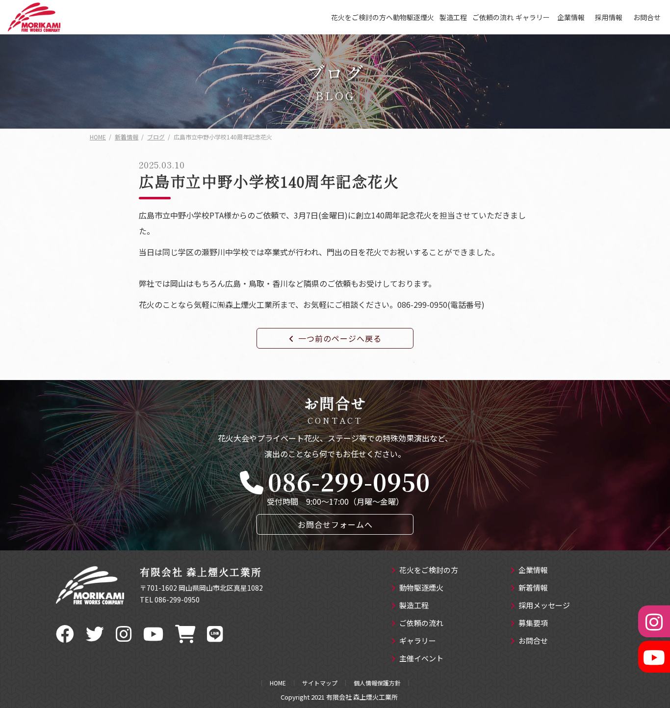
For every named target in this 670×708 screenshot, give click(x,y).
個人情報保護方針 (377, 683)
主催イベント (421, 658)
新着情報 (533, 588)
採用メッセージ (544, 605)
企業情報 (571, 17)
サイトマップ (319, 683)
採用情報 (608, 17)
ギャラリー (532, 17)
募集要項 (533, 623)
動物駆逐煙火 (413, 17)
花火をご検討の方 (428, 570)
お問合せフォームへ (335, 524)
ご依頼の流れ (493, 17)
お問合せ (647, 17)
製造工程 (453, 17)
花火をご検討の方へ (362, 17)
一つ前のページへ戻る (340, 338)
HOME (278, 683)
